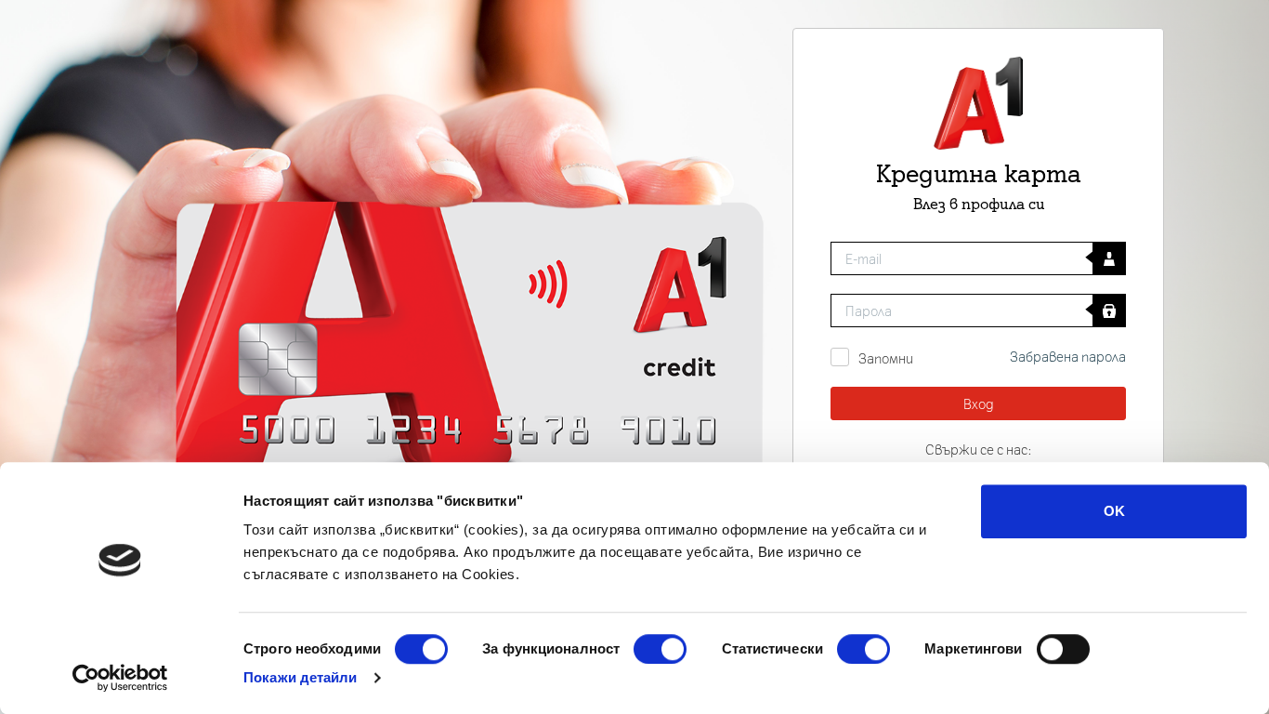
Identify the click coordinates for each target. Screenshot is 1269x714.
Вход (978, 403)
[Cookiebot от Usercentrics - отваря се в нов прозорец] (120, 678)
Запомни (885, 358)
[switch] (660, 649)
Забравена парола (1068, 356)
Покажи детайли (300, 677)
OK (1114, 511)
